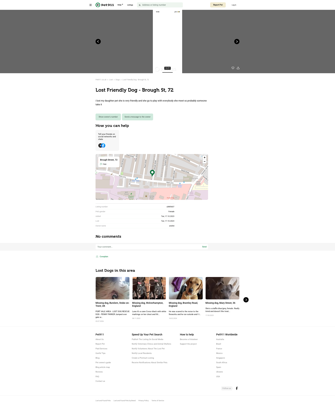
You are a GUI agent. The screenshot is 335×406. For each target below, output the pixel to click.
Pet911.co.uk (101, 80)
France (219, 348)
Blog (97, 358)
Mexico (219, 353)
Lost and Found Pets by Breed (125, 401)
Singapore (220, 358)
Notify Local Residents (142, 353)
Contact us (100, 381)
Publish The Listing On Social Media (147, 339)
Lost (111, 80)
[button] (152, 173)
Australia (220, 339)
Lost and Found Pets (103, 401)
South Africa (221, 362)
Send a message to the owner (137, 117)
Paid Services (101, 348)
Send (204, 247)
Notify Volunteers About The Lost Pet (148, 348)
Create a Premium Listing (143, 358)
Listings (130, 5)
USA (218, 376)
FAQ (97, 376)
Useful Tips (100, 353)
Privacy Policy (143, 401)
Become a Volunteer (189, 339)
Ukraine (219, 372)
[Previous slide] (98, 41)
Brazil (218, 344)
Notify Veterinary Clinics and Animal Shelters (151, 344)
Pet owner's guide (103, 362)
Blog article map (103, 367)
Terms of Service (158, 401)
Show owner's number (108, 117)
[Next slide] (236, 41)
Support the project (188, 344)
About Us (100, 339)
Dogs (118, 80)
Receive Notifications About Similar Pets (149, 362)
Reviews (99, 372)
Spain (218, 367)
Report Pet (218, 5)
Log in (234, 5)
